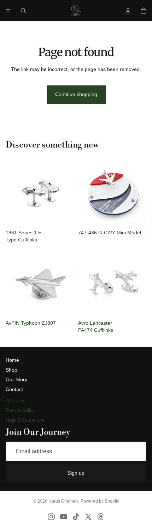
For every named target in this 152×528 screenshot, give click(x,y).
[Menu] (8, 10)
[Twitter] (88, 516)
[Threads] (101, 516)
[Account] (128, 10)
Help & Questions (25, 420)
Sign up (76, 473)
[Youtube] (63, 516)
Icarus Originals (63, 501)
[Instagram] (51, 516)
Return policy (20, 410)
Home (12, 360)
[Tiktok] (76, 516)
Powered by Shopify (100, 501)
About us (15, 400)
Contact (14, 389)
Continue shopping (76, 94)
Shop (11, 370)
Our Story (16, 379)
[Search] (23, 10)
